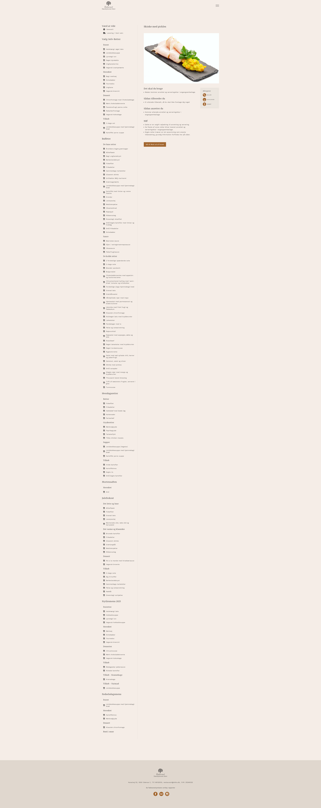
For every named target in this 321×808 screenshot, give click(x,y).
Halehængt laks (112, 611)
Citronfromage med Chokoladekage (120, 100)
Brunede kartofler (113, 533)
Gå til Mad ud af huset (155, 144)
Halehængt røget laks (114, 49)
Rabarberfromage (113, 111)
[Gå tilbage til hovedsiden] (160, 773)
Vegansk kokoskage (114, 114)
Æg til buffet (111, 577)
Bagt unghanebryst (113, 156)
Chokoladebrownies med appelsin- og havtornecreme (120, 276)
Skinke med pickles (114, 365)
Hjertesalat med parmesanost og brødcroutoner (119, 302)
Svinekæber (110, 80)
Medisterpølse (111, 204)
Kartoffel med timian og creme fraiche (118, 192)
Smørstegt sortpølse (114, 595)
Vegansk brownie (113, 564)
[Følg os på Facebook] (155, 794)
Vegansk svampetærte (115, 67)
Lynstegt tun (111, 56)
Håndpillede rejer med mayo (117, 298)
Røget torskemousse (114, 348)
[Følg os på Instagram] (167, 794)
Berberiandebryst (113, 160)
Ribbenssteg (111, 215)
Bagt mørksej (111, 76)
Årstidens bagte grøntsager (117, 149)
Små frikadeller (112, 228)
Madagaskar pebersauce (115, 667)
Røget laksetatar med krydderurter (120, 344)
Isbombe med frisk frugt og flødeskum (117, 308)
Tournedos (110, 84)
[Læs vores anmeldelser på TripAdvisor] (161, 794)
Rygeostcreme (111, 352)
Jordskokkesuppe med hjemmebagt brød (120, 128)
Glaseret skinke (112, 174)
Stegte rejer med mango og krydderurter (117, 373)
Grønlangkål (111, 544)
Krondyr (109, 197)
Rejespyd (109, 212)
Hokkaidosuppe (112, 615)
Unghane (109, 87)
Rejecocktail (111, 331)
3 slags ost (110, 123)
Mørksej (109, 631)
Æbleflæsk (110, 152)
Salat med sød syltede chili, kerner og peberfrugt (120, 356)
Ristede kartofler (113, 671)
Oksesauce (110, 248)
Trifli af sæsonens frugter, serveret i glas (120, 382)
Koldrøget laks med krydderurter (119, 316)
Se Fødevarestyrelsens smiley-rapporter (160, 788)
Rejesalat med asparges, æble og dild (119, 336)
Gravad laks (111, 290)
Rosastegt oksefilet (114, 219)
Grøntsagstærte (112, 182)
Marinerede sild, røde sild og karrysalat (117, 524)
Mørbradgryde (111, 427)
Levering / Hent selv (115, 33)
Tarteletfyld (111, 434)
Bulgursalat (110, 272)
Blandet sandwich (113, 268)
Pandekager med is (113, 324)
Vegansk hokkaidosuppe (115, 622)
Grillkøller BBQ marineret (116, 178)
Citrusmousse (111, 651)
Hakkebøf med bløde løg (115, 411)
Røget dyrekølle (112, 60)
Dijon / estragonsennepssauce (118, 244)
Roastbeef (110, 341)
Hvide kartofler (112, 465)
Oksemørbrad (111, 208)
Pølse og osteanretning (115, 328)
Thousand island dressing (116, 378)
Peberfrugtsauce (112, 252)
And (107, 492)
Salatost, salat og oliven (116, 361)
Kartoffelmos (111, 468)
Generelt (109, 29)
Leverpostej (110, 201)
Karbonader (110, 414)
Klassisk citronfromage (115, 313)
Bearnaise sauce (112, 241)
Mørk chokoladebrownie (115, 103)
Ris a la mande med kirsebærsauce (120, 561)
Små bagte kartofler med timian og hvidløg (120, 224)
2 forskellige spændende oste (118, 261)
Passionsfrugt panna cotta (116, 107)
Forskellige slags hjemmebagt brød (120, 287)
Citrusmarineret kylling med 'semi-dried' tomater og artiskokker (120, 282)
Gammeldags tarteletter (116, 171)
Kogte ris (109, 472)
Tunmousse (110, 387)
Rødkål (109, 591)
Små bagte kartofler (114, 476)
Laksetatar (110, 320)
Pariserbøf (110, 418)
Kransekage (110, 679)
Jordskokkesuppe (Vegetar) (117, 447)
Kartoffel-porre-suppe (115, 132)
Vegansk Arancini (113, 91)
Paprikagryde (111, 430)
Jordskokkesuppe (113, 53)
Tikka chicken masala (114, 438)
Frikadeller (110, 167)
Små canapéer (111, 368)
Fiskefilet (110, 163)
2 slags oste (111, 264)
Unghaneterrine (112, 64)
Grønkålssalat (111, 294)
